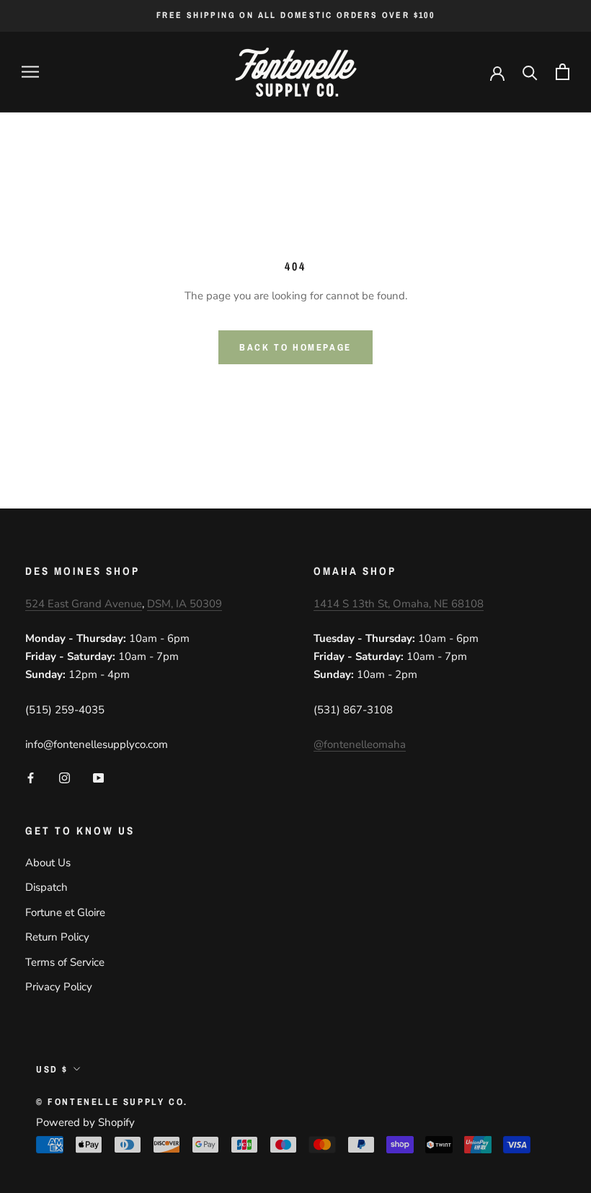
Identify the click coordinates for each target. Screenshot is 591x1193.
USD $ (52, 1069)
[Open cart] (562, 71)
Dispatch (46, 887)
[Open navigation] (30, 72)
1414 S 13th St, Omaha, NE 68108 (399, 603)
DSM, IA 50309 (184, 603)
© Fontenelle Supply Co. (112, 1102)
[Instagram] (64, 777)
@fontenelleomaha (360, 744)
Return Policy (57, 937)
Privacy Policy (58, 987)
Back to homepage (295, 347)
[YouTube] (98, 777)
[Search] (530, 71)
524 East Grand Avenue (83, 603)
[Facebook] (30, 777)
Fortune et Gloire (65, 912)
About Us (48, 862)
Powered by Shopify (85, 1122)
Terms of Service (65, 962)
